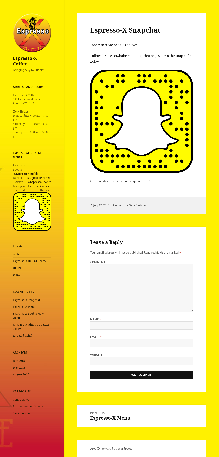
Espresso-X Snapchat (26, 300)
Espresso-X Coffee (25, 61)
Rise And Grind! (23, 335)
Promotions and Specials (29, 406)
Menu (16, 274)
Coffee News (21, 400)
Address (18, 254)
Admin (119, 205)
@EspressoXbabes (39, 182)
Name (95, 319)
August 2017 (21, 374)
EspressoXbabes (38, 186)
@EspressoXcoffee (38, 178)
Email (96, 337)
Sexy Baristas (21, 413)
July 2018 (19, 361)
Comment (97, 262)
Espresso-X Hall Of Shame (30, 261)
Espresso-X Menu (24, 307)
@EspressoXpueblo (26, 174)
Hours (17, 268)
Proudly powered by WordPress (111, 448)
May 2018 (19, 367)
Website (96, 355)
